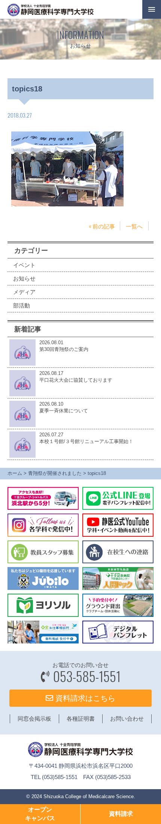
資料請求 (121, 814)
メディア (24, 292)
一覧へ (134, 226)
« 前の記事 (102, 226)
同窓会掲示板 (34, 718)
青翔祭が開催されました (55, 473)
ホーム (14, 473)
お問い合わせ (127, 718)
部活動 (21, 305)
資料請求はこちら (84, 698)
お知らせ (24, 278)
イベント (24, 265)
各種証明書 (81, 718)
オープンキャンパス (40, 813)
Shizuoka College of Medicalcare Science (88, 796)
